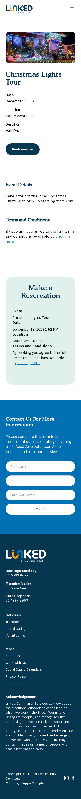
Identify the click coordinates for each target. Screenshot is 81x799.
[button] (71, 9)
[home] (18, 9)
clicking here (28, 362)
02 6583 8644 (17, 575)
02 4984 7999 (17, 600)
